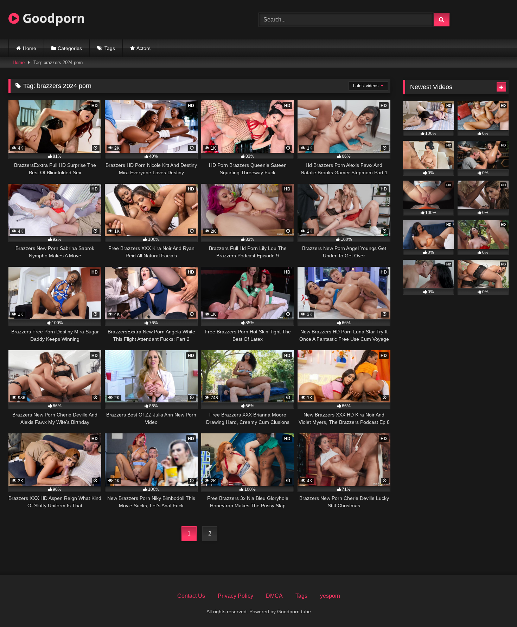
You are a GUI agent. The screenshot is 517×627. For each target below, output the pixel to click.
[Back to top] (495, 606)
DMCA (274, 596)
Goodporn (52, 18)
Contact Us (191, 596)
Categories (70, 48)
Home (29, 48)
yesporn (330, 596)
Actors (143, 48)
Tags (109, 48)
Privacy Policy (235, 596)
